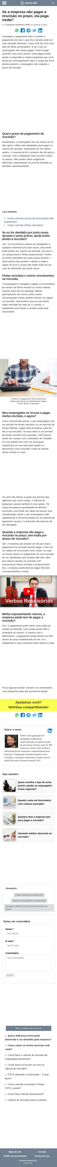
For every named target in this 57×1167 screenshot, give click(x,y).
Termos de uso (42, 1156)
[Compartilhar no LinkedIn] (40, 30)
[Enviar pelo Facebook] (23, 30)
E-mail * (9, 941)
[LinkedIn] (50, 731)
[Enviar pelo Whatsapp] (17, 30)
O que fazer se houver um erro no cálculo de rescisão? (24, 1066)
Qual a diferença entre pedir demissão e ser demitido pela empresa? (28, 1037)
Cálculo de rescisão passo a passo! (27, 1099)
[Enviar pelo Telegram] (28, 30)
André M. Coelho (40, 25)
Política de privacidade (15, 1156)
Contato (42, 1152)
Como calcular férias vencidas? (25, 225)
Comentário (12, 953)
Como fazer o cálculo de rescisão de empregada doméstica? (26, 1057)
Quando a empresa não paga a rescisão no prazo (26, 907)
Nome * (9, 929)
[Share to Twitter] (34, 30)
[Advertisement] (28, 100)
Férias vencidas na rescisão (29, 895)
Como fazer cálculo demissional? (26, 1094)
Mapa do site (15, 1152)
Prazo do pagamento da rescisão (29, 901)
